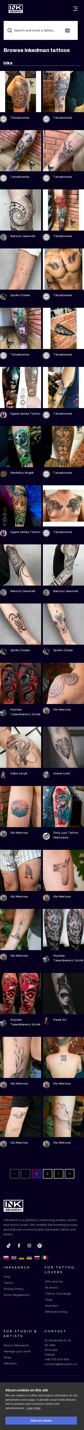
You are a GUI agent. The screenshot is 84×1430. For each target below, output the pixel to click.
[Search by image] (67, 30)
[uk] (29, 1257)
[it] (44, 1257)
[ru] (37, 1257)
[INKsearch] (16, 8)
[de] (21, 1257)
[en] (13, 1257)
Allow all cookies (41, 1420)
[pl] (6, 1257)
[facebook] (19, 1245)
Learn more (33, 1408)
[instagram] (29, 1245)
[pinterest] (39, 1245)
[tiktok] (8, 1245)
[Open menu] (75, 8)
